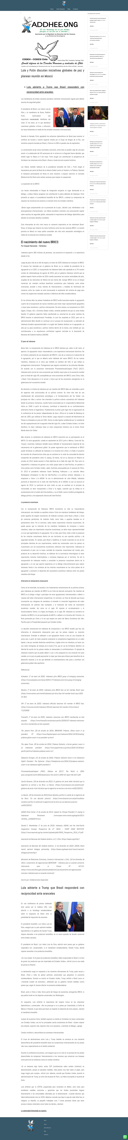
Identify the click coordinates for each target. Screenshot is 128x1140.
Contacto (75, 9)
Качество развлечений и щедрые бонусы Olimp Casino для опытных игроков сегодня (98, 92)
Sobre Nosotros (60, 9)
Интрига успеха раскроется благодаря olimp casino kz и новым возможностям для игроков (98, 74)
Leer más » (92, 26)
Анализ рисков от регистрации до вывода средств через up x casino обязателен (98, 20)
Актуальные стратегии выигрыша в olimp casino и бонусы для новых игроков (98, 183)
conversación (34, 119)
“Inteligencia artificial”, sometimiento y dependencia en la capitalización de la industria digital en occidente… (98, 125)
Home (51, 9)
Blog (69, 9)
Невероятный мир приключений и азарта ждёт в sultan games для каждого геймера (97, 219)
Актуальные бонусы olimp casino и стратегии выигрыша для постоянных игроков (98, 38)
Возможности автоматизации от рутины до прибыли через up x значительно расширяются (97, 56)
